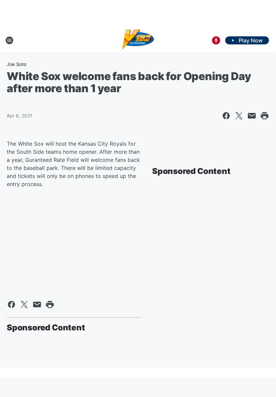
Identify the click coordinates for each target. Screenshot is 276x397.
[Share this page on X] (239, 115)
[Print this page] (264, 115)
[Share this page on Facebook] (226, 115)
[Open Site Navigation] (9, 40)
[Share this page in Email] (251, 115)
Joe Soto (16, 64)
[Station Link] (138, 40)
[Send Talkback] (216, 40)
